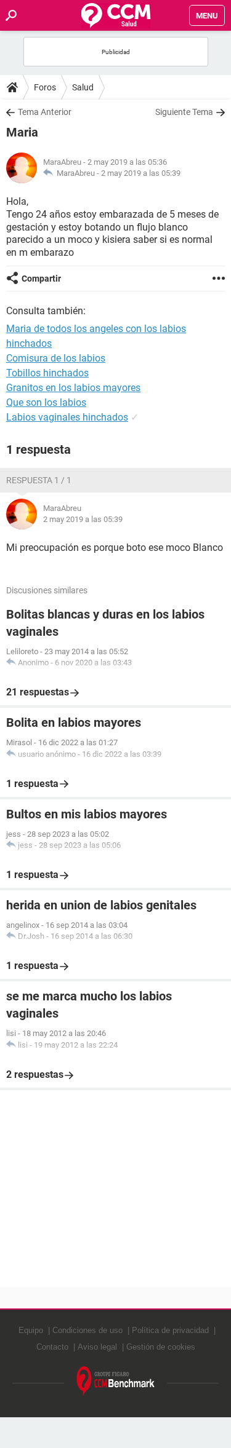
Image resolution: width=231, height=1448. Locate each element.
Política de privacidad (170, 1330)
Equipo (30, 1330)
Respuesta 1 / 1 (38, 480)
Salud (83, 87)
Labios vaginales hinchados (67, 417)
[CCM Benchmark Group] (116, 1381)
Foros (45, 87)
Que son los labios (46, 402)
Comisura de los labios (55, 358)
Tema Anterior (44, 112)
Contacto (52, 1346)
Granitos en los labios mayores (73, 388)
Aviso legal (97, 1346)
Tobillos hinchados (47, 373)
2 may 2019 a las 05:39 (140, 173)
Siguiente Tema (184, 112)
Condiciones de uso (87, 1330)
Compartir (41, 278)
